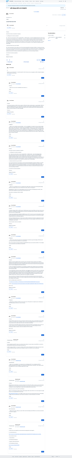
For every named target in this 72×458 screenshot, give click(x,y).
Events (34, 1)
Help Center (37, 1)
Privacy (13, 456)
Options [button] (65, 7)
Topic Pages (41, 1)
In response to (16, 122)
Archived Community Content (14, 3)
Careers (7, 19)
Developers (26, 1)
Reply (43, 116)
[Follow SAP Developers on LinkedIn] (59, 456)
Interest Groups (24, 3)
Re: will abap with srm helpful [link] (38, 3)
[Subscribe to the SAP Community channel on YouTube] (57, 456)
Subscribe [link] (62, 7)
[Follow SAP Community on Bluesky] (56, 456)
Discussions (32, 3)
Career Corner (28, 3)
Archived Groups (20, 3)
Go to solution (36, 11)
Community (11, 1)
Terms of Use (16, 456)
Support (32, 456)
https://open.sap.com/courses (13, 393)
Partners (31, 1)
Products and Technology (17, 1)
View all (49, 40)
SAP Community (8, 3)
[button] (62, 15)
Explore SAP (60, 1)
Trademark (29, 456)
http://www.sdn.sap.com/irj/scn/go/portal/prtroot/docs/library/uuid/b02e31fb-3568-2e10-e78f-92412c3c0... (28, 283)
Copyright (20, 456)
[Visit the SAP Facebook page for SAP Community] (54, 456)
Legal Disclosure (24, 456)
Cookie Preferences (37, 456)
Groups (23, 1)
